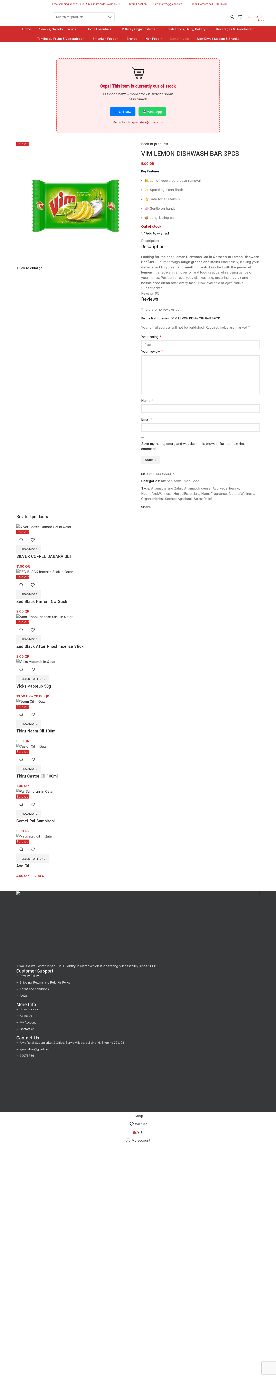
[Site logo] (31, 16)
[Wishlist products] (240, 17)
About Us (26, 1015)
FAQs (23, 995)
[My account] (232, 17)
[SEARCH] (110, 16)
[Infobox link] (136, 4)
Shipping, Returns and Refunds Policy (45, 982)
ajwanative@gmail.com (35, 1049)
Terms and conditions (34, 989)
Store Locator (29, 1009)
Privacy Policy (29, 975)
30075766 (27, 1055)
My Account (28, 1022)
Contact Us (27, 1029)
